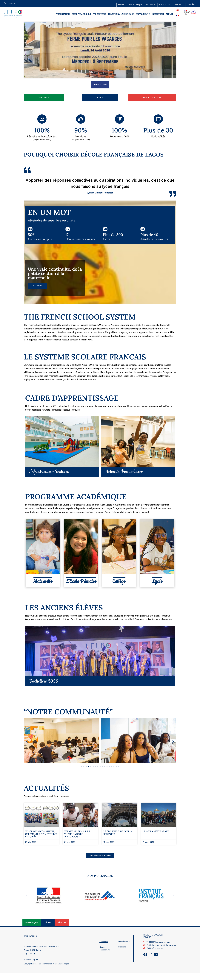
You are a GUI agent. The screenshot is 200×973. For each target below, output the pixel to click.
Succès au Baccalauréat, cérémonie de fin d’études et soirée (41, 834)
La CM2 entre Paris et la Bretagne (117, 832)
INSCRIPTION (158, 14)
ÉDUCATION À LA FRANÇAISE (121, 14)
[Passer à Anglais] (177, 10)
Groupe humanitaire (104, 948)
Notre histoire (124, 941)
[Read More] (100, 651)
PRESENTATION (63, 14)
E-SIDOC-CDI (164, 5)
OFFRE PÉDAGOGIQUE (81, 14)
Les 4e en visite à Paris (156, 831)
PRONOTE (150, 5)
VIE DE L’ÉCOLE (99, 14)
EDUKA (121, 5)
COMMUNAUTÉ (143, 14)
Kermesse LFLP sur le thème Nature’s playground (77, 834)
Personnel (122, 947)
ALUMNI (169, 14)
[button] (27, 741)
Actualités (103, 942)
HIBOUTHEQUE (135, 5)
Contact (178, 5)
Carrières (192, 5)
